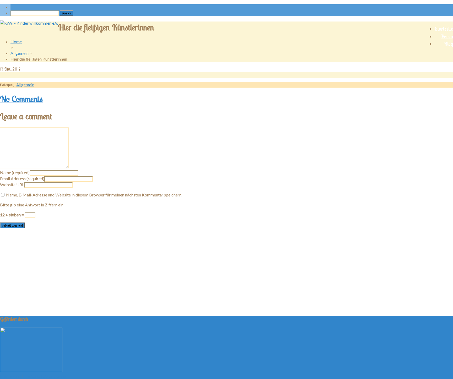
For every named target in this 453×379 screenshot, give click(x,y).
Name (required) (15, 172)
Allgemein (19, 53)
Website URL (12, 184)
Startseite (444, 29)
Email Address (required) (22, 178)
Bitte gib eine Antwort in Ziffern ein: (32, 204)
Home (16, 41)
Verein (447, 36)
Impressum (10, 375)
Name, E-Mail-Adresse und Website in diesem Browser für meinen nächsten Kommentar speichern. (94, 194)
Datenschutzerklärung (46, 375)
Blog (448, 44)
